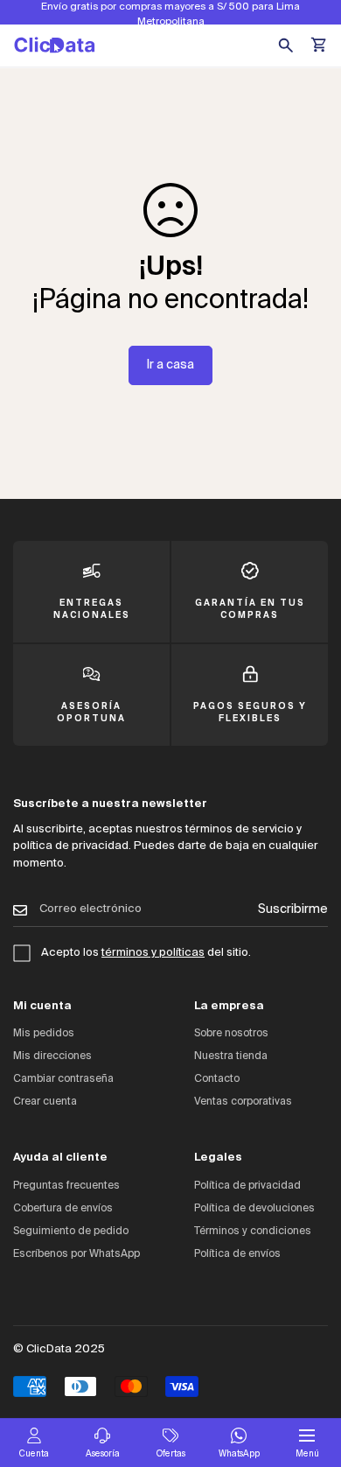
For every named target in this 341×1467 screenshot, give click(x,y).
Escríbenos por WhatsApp (76, 1254)
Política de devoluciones (254, 1209)
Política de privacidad (247, 1186)
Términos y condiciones (252, 1231)
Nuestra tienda (231, 1056)
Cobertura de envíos (63, 1209)
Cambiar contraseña (63, 1079)
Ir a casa (170, 365)
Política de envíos (237, 1254)
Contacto (217, 1079)
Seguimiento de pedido (71, 1231)
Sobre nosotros (231, 1033)
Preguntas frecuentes (66, 1186)
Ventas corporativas (243, 1102)
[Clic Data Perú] (54, 45)
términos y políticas (153, 952)
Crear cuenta (45, 1102)
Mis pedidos (43, 1033)
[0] (320, 46)
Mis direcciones (52, 1056)
